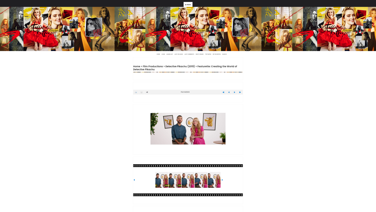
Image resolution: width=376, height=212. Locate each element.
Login (163, 54)
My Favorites (217, 54)
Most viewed (200, 54)
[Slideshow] (147, 92)
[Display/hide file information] (141, 92)
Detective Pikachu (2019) (182, 66)
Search (224, 54)
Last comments (189, 54)
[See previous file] (229, 92)
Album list (169, 54)
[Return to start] (223, 92)
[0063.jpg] (188, 128)
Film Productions (154, 66)
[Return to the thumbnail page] (136, 92)
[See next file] (234, 92)
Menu (189, 5)
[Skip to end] (240, 92)
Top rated (208, 54)
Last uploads (178, 54)
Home (158, 54)
